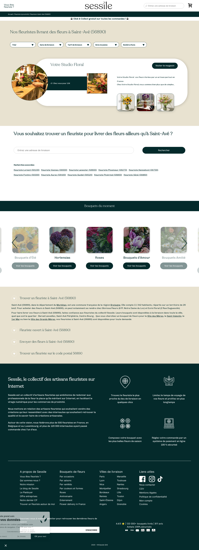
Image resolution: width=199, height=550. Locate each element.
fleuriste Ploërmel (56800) (108, 175)
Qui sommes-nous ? (30, 480)
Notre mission (27, 484)
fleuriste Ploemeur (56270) (112, 170)
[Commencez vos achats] (190, 6)
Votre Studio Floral (67, 64)
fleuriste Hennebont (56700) (143, 170)
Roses (62, 258)
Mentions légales (147, 492)
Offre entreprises (28, 496)
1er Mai (16, 319)
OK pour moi (50, 536)
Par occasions (67, 476)
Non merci (12, 536)
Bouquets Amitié (136, 258)
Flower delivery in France (72, 504)
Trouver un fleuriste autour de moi (37, 504)
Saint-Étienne (106, 500)
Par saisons (65, 480)
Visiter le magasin (165, 65)
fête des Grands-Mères (43, 319)
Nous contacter (147, 484)
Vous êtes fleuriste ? (30, 476)
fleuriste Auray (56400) (53, 175)
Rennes (103, 496)
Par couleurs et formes (71, 488)
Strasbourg (122, 488)
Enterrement (66, 500)
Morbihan (61, 305)
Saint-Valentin (174, 316)
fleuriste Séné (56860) (135, 175)
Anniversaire (66, 496)
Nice (102, 484)
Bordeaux (104, 492)
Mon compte (145, 500)
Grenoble (121, 504)
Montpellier (105, 488)
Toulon (120, 496)
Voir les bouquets (25, 266)
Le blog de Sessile (29, 488)
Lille (119, 492)
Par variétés (66, 484)
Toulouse (121, 480)
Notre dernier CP (28, 500)
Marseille (121, 476)
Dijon (119, 500)
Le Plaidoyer (26, 492)
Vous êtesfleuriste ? (9, 6)
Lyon (102, 480)
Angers (103, 504)
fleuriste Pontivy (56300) (27, 175)
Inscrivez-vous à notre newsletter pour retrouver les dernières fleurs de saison (58, 520)
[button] (5, 545)
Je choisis (31, 536)
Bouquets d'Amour (99, 258)
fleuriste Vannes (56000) (54, 170)
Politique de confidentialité (153, 496)
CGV (141, 488)
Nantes (120, 484)
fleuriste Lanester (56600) (83, 170)
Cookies (143, 504)
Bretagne (115, 305)
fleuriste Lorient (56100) (27, 170)
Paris (102, 476)
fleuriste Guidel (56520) (80, 175)
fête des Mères (155, 316)
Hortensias (25, 258)
